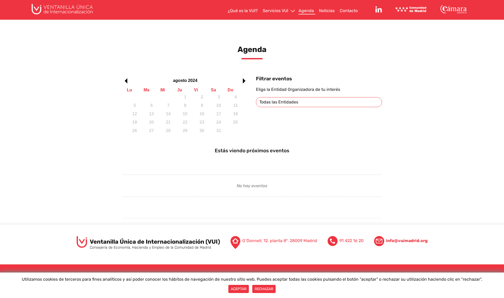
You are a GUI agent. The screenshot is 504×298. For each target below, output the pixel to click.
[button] (124, 80)
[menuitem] (243, 11)
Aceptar (238, 289)
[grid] (185, 115)
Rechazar (264, 289)
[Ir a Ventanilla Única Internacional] (66, 9)
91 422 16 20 (351, 240)
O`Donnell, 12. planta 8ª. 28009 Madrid (279, 240)
